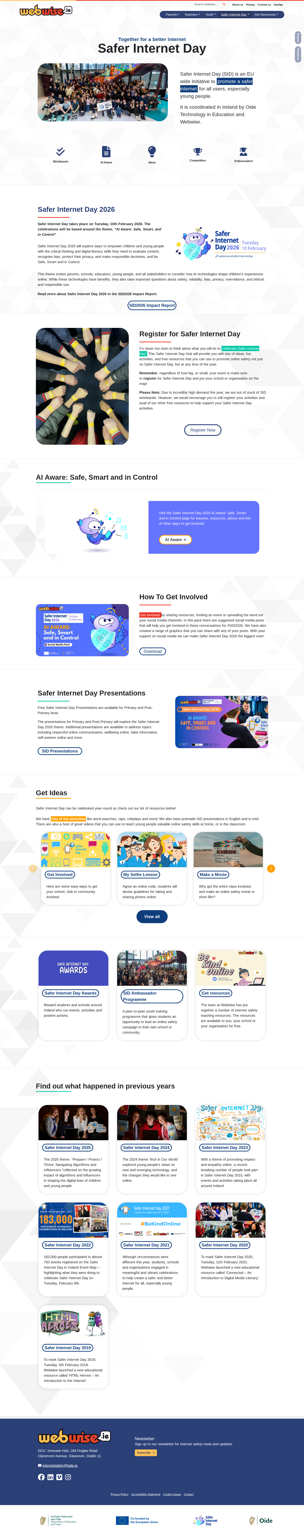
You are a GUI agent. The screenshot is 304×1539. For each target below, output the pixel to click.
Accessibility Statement (145, 1494)
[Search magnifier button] (224, 4)
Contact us (264, 4)
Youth (209, 14)
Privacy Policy (119, 1494)
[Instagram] (68, 1477)
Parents (171, 14)
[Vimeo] (59, 1477)
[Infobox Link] (60, 156)
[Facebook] (41, 1477)
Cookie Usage (172, 1494)
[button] (152, 305)
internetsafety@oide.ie (60, 1465)
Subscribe (144, 1452)
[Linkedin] (50, 1477)
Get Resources (265, 14)
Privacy (250, 4)
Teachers (191, 14)
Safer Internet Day (234, 14)
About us (237, 4)
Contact (189, 1494)
